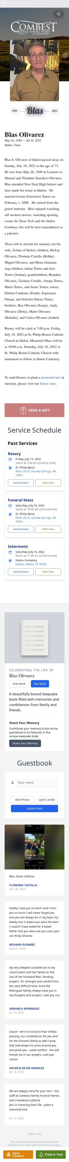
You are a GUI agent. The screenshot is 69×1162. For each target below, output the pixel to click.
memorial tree (51, 377)
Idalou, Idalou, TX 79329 (31, 564)
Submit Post (34, 808)
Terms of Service (45, 1145)
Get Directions (21, 482)
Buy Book (40, 683)
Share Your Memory (25, 743)
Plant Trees (48, 482)
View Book (18, 683)
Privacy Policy (23, 1145)
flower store (48, 383)
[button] (34, 847)
